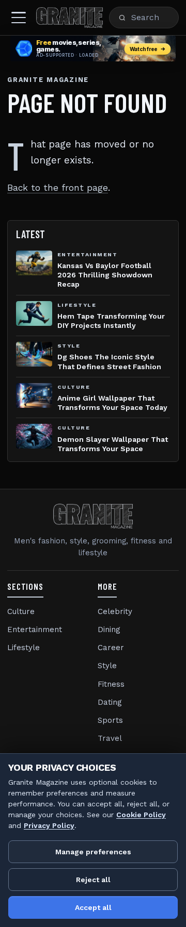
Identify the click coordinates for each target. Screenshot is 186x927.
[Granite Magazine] (69, 17)
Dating (110, 702)
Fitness (111, 684)
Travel (110, 738)
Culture (21, 611)
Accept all (93, 907)
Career (111, 647)
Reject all (93, 879)
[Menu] (18, 17)
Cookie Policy (141, 814)
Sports (110, 720)
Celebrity (115, 611)
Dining (109, 629)
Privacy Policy (49, 825)
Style (107, 665)
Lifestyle (23, 647)
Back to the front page (57, 188)
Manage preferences (93, 852)
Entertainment (34, 629)
